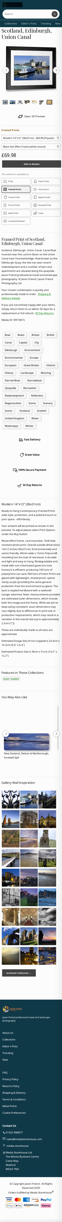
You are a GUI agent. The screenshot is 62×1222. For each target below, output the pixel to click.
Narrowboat (34, 380)
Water (35, 418)
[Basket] (48, 4)
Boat (7, 335)
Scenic (8, 410)
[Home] (12, 4)
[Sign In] (56, 4)
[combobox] (27, 14)
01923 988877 (14, 1132)
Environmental (14, 357)
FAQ (4, 1072)
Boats (21, 335)
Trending (46, 23)
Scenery (48, 403)
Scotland (25, 410)
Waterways (11, 426)
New (57, 23)
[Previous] (5, 70)
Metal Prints (9, 1106)
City (36, 342)
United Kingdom (14, 418)
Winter (29, 426)
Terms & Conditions (14, 1099)
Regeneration (13, 403)
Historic (50, 365)
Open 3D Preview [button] (34, 116)
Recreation (29, 388)
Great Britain (31, 365)
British (50, 335)
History (9, 373)
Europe (34, 357)
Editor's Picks (29, 23)
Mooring (46, 373)
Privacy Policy (10, 1079)
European (11, 365)
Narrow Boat (12, 380)
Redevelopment (14, 395)
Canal (8, 342)
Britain (36, 335)
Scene (32, 403)
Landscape (27, 373)
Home (6, 678)
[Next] (56, 70)
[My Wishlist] (41, 4)
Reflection (37, 395)
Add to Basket (32, 163)
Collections (11, 23)
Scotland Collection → (18, 972)
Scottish (41, 410)
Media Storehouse (41, 1192)
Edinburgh (11, 350)
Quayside (10, 388)
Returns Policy (10, 1086)
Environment (32, 350)
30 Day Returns (44, 313)
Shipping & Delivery (14, 1092)
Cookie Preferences (14, 1112)
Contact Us (9, 1125)
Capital (23, 342)
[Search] (55, 14)
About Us (7, 1033)
